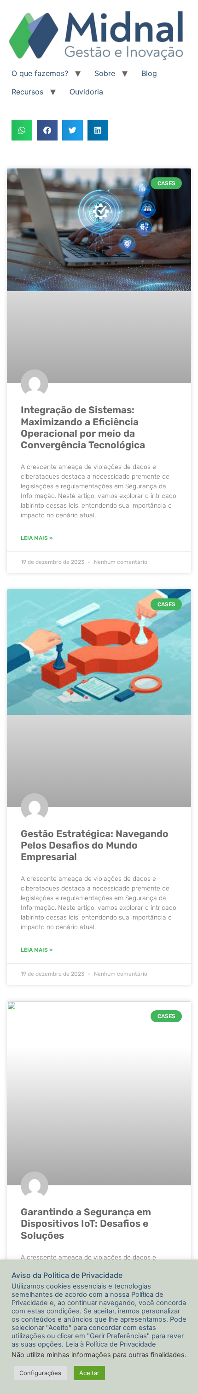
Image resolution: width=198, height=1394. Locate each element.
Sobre (104, 73)
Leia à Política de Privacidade (110, 1344)
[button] (22, 130)
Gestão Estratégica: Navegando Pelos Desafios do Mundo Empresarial (95, 845)
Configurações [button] (40, 1372)
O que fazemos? (40, 73)
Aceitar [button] (89, 1372)
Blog (149, 73)
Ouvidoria (86, 91)
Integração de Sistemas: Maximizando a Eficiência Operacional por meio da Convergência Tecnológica (83, 427)
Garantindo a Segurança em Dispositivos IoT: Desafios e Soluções (86, 1223)
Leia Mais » (36, 538)
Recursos (27, 91)
